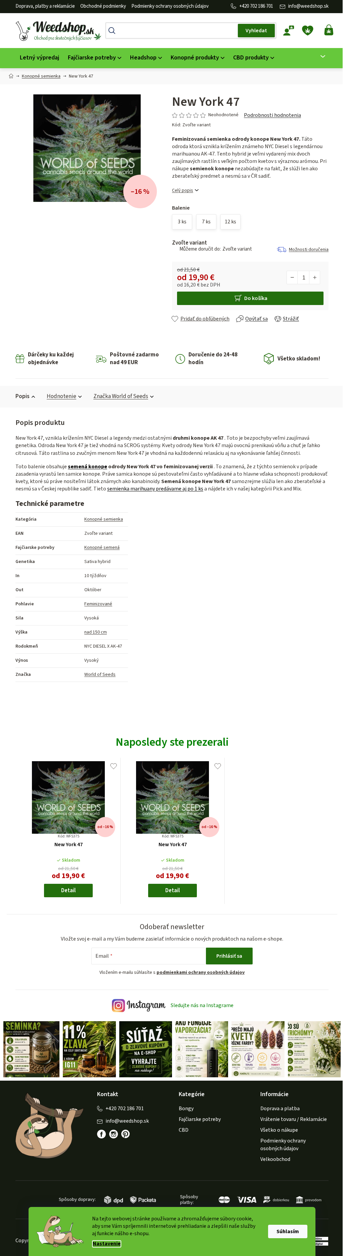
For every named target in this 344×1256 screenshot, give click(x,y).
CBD (181, 1129)
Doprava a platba (277, 1108)
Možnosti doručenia (306, 249)
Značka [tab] (118, 396)
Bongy (183, 1108)
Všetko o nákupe (277, 1129)
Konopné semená (99, 547)
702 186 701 (259, 6)
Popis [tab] (20, 396)
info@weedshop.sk (306, 6)
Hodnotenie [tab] (59, 396)
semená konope (85, 466)
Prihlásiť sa (227, 956)
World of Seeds (97, 674)
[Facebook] (99, 1133)
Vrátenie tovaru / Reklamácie (291, 1118)
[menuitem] (37, 58)
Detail (66, 890)
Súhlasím (285, 1231)
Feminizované (96, 604)
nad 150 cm (93, 632)
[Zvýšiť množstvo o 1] (312, 277)
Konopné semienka (101, 519)
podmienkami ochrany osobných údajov (198, 972)
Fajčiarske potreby (197, 1118)
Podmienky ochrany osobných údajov (167, 6)
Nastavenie (104, 1243)
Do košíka (253, 298)
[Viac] (316, 56)
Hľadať (253, 30)
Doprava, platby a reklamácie (43, 6)
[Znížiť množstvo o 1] (290, 277)
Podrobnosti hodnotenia (270, 115)
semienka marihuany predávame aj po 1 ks (153, 488)
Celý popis (180, 190)
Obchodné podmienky (101, 6)
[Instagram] (111, 1133)
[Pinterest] (126, 1136)
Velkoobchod (273, 1158)
